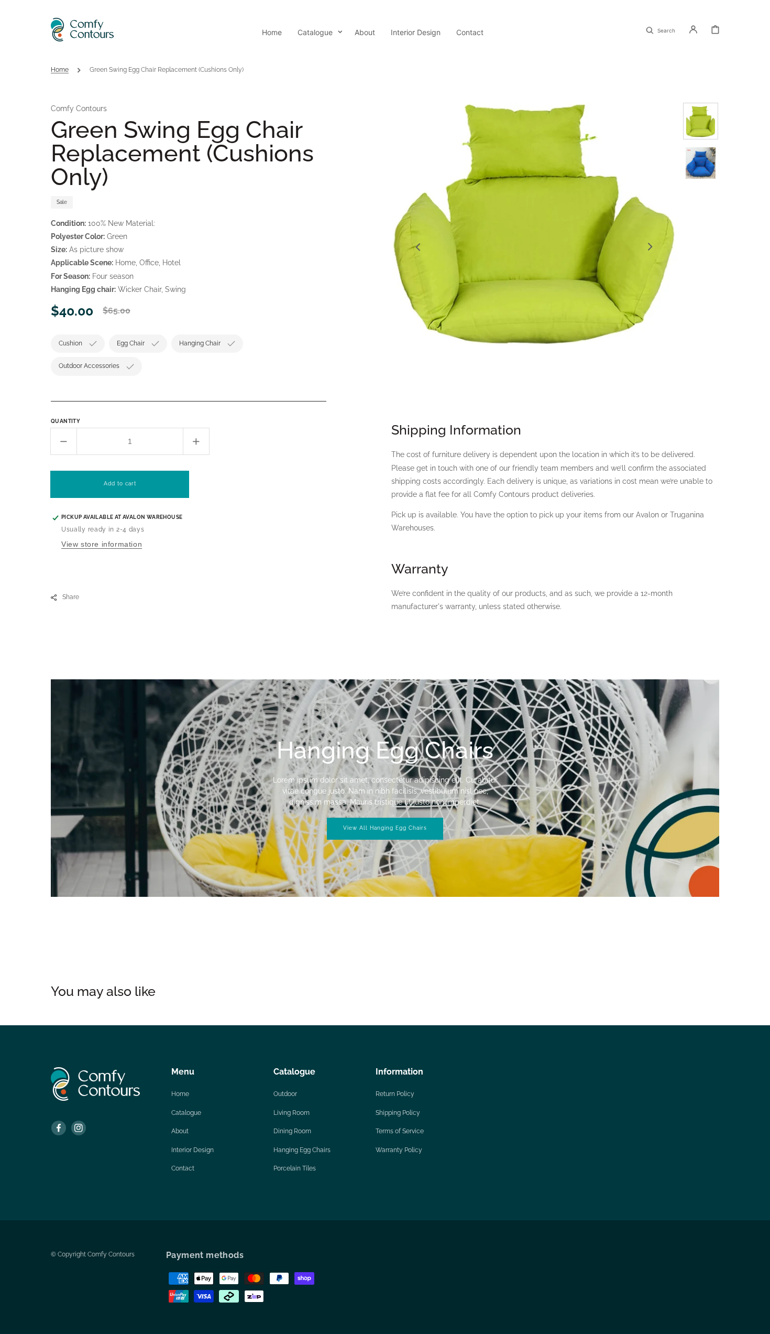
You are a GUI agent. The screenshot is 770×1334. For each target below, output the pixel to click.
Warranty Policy (399, 1150)
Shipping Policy (398, 1112)
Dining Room (292, 1131)
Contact (182, 1168)
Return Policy (395, 1094)
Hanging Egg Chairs (302, 1150)
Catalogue (186, 1112)
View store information (101, 544)
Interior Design (192, 1150)
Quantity (65, 421)
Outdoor (285, 1094)
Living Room (291, 1112)
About (180, 1131)
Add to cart (120, 483)
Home (60, 69)
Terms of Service (400, 1131)
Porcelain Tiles (294, 1168)
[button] (660, 29)
